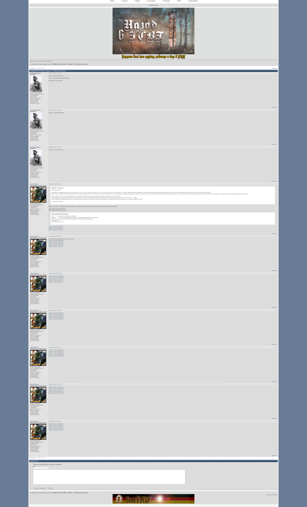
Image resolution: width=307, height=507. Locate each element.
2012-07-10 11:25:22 (58, 147)
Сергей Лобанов (34, 184)
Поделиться (51, 73)
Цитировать (274, 107)
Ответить (274, 68)
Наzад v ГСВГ (34, 64)
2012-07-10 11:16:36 (58, 73)
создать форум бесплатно (272, 494)
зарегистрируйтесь (47, 61)
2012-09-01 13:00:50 (58, 310)
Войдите (39, 61)
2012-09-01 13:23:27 (58, 384)
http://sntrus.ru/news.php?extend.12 (113, 196)
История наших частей (45, 64)
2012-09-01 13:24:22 (58, 421)
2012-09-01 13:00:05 (58, 273)
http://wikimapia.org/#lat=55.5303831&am (123, 197)
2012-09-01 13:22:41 (58, 347)
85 (42, 68)
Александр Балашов (35, 73)
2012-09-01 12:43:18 (58, 236)
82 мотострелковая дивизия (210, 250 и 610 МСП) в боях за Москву (99, 192)
